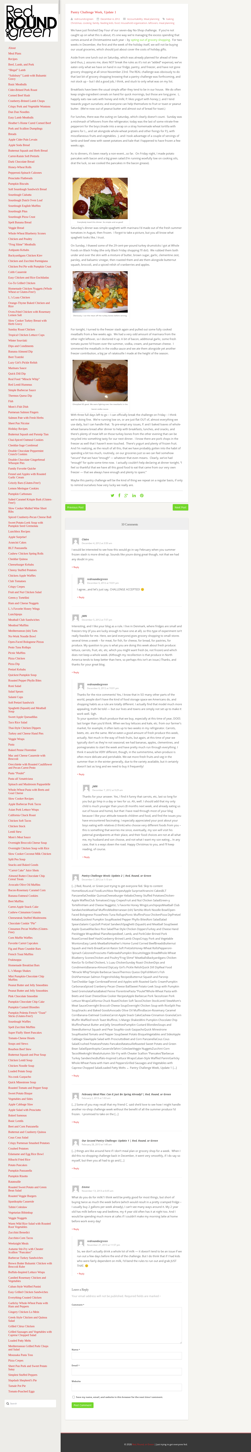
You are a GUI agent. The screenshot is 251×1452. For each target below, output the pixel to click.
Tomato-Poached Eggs (21, 1391)
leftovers (153, 23)
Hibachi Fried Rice (19, 1159)
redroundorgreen (83, 19)
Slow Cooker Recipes (21, 798)
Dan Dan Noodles (18, 112)
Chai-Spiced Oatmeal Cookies (25, 439)
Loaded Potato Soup (20, 1071)
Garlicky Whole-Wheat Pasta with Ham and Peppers (28, 1305)
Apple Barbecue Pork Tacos (24, 804)
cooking (87, 23)
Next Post (180, 507)
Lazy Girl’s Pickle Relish (22, 362)
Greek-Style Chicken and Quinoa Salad (27, 1319)
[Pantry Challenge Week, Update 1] (112, 496)
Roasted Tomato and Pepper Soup (28, 1087)
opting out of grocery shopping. (151, 40)
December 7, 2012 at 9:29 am (107, 790)
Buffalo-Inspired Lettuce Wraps (26, 1272)
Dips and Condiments (20, 346)
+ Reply (75, 567)
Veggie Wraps (16, 739)
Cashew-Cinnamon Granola (24, 912)
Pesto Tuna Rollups (19, 647)
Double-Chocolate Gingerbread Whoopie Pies (26, 461)
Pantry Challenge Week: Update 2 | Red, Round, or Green (116, 875)
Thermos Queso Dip (20, 395)
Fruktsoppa (14, 959)
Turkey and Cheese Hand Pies (25, 733)
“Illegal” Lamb (17, 70)
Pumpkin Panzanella (20, 1170)
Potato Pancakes (17, 1165)
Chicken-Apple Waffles (22, 575)
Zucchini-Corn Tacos (20, 1237)
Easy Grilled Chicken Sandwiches (28, 1292)
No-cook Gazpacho (19, 1076)
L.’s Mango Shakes (19, 970)
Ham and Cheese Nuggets (23, 603)
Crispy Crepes (16, 586)
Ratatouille (14, 1181)
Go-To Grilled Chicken (21, 283)
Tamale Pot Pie (17, 1385)
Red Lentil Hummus (20, 384)
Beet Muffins (16, 901)
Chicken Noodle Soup (21, 1065)
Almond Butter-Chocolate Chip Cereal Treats (26, 877)
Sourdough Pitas (17, 211)
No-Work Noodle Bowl (22, 636)
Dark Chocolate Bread (21, 161)
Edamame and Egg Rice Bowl (26, 1154)
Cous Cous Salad (18, 1137)
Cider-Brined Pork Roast (22, 89)
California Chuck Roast (22, 815)
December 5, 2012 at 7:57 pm (97, 619)
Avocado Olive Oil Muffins (24, 884)
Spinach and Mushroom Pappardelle (29, 784)
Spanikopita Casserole (21, 1201)
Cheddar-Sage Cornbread (23, 445)
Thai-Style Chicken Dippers (24, 727)
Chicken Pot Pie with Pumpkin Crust (29, 266)
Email (76, 1365)
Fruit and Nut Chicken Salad (25, 592)
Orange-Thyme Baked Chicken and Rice (29, 304)
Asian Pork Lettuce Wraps (23, 809)
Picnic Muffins (16, 652)
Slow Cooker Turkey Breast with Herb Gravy (27, 322)
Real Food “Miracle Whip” (24, 379)
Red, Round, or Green (143, 1444)
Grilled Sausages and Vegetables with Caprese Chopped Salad (30, 1333)
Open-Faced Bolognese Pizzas (26, 641)
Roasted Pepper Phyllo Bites (24, 680)
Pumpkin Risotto (18, 1176)
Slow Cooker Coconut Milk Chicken (29, 853)
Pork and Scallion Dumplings (25, 128)
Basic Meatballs (17, 84)
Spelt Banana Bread (19, 222)
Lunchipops (15, 614)
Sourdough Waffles (19, 1021)
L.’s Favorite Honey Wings (24, 608)
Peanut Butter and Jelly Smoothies (28, 985)
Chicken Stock (16, 826)
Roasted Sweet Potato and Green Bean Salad (27, 1189)
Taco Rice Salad (17, 722)
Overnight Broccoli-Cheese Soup (27, 842)
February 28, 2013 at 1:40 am (97, 1144)
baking (170, 19)
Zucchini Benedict (19, 1232)
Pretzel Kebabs (17, 669)
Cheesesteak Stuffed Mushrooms (27, 917)
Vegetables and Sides (20, 1098)
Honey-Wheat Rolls (19, 167)
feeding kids (106, 23)
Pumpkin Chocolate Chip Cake (26, 1001)
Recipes (12, 59)
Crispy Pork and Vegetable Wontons (29, 106)
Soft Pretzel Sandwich (21, 702)
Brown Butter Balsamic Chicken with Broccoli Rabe (30, 1265)
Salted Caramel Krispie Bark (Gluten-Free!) (30, 501)
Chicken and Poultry (20, 238)
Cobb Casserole (17, 272)
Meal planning (151, 19)
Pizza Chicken (16, 658)
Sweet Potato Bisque (20, 1093)
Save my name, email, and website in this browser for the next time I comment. (119, 1397)
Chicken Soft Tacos (19, 820)
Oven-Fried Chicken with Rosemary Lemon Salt (29, 313)
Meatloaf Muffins (18, 625)
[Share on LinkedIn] (134, 496)
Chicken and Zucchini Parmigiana (28, 261)
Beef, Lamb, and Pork (21, 64)
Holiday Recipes (18, 428)
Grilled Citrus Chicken (21, 1326)
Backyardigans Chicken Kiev (25, 255)
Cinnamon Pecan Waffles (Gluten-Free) (28, 930)
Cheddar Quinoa (18, 559)
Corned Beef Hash (19, 95)
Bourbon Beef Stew (19, 1049)
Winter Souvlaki (17, 340)
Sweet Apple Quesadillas (22, 716)
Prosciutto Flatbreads (20, 178)
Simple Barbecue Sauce (22, 390)
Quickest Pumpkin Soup (22, 675)
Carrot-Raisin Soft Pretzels (23, 156)
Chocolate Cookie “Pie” (22, 923)
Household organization (134, 23)
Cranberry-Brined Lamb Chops (26, 100)
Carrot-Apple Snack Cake (23, 906)
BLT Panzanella (17, 548)
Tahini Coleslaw (17, 1207)
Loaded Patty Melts (19, 1340)
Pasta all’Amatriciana (20, 778)
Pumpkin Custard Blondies (24, 1007)
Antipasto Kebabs (18, 250)
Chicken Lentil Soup (20, 1060)
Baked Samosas (17, 1115)
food (117, 23)
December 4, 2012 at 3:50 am (97, 543)
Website (76, 1381)
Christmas (76, 23)
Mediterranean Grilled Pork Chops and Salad (28, 1348)
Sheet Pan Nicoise (18, 423)
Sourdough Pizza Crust (21, 216)
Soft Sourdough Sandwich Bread (27, 189)
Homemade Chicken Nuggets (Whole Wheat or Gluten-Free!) (30, 290)
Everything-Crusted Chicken (25, 1297)
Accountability (135, 19)
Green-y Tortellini (18, 597)
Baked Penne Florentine (22, 750)
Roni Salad (14, 686)
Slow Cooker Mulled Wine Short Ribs (27, 510)
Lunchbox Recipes (19, 531)
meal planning (166, 23)
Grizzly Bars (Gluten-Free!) (24, 482)
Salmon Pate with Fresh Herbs (26, 417)
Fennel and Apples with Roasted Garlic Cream (27, 475)
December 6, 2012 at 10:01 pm (103, 583)
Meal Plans (14, 53)
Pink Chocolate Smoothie (23, 996)
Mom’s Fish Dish (18, 406)
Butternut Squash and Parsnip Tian (28, 434)
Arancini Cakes (17, 542)
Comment (78, 1304)
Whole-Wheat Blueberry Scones (27, 233)
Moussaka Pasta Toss (20, 1355)
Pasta (11, 744)
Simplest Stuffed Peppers (22, 1374)
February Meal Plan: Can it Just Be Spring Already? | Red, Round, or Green (126, 1094)
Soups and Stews (18, 1043)
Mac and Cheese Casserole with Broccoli (26, 757)
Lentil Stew (15, 831)
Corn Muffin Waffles (20, 937)
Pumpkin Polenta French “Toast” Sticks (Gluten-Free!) (27, 1014)
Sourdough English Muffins (24, 205)
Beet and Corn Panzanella (23, 1126)
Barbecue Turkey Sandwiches (25, 1257)
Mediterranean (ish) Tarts (22, 630)
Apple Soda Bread (19, 145)
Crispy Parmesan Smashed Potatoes (29, 1143)
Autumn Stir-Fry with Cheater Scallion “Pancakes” (25, 1250)
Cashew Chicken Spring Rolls (25, 553)
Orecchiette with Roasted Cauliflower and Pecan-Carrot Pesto (30, 766)
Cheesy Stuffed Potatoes (22, 570)
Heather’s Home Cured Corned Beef (29, 123)
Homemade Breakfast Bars (24, 965)
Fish (10, 401)
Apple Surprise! (17, 537)
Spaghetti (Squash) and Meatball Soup (27, 709)
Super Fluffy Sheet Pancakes (25, 1032)
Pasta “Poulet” (16, 773)
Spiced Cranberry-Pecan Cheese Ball (29, 517)
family (96, 23)
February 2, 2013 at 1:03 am (96, 1098)
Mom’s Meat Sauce (19, 837)
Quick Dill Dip (17, 373)
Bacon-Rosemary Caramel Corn (27, 890)
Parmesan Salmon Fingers (23, 412)
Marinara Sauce (17, 368)
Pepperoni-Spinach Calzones (25, 172)
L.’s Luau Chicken (19, 297)
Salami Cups (15, 697)
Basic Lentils (15, 1120)
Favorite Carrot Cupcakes (23, 943)
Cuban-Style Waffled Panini (24, 1286)
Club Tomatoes (17, 581)
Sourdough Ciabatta (19, 194)
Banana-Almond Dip (20, 351)
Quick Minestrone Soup (22, 1082)
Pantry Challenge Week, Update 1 (93, 12)
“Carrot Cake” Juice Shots (23, 870)
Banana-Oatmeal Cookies (23, 895)
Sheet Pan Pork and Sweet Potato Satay (27, 1367)
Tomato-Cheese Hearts (21, 1038)
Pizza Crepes (15, 1360)
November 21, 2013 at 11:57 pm (103, 1244)
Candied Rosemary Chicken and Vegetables (27, 1279)
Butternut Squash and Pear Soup (27, 1054)
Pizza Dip (14, 663)
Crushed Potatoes (18, 1148)
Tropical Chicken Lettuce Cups (26, 335)
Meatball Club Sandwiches (24, 619)
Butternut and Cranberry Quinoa (27, 1132)
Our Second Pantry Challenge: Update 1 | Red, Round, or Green (120, 1140)
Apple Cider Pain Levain (22, 139)
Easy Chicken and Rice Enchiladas (28, 277)
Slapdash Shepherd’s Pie (22, 1380)
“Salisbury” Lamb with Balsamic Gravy (27, 77)
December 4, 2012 (110, 19)
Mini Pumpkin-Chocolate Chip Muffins (26, 978)
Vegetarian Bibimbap (20, 1212)
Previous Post (75, 507)
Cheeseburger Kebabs (21, 564)
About (12, 47)
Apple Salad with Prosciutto (24, 1109)
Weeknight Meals (18, 1243)
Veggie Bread (16, 227)
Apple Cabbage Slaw (20, 1104)
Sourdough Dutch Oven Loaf (25, 200)
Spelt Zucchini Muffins (21, 1027)
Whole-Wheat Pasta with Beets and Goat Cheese (28, 791)
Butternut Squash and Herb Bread (28, 150)
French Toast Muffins (20, 954)
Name (76, 1349)
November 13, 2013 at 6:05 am (97, 1190)
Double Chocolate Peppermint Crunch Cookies (25, 452)
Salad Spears (15, 691)
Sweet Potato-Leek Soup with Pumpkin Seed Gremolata (25, 524)
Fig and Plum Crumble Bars (24, 948)
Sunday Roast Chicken (21, 329)
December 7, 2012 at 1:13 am (97, 879)
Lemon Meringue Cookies (23, 488)
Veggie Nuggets (17, 1218)
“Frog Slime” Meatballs (22, 244)
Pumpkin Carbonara (20, 493)
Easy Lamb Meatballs (20, 117)
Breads (12, 134)
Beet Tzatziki (16, 357)
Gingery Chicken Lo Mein (23, 1311)
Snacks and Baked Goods (23, 864)
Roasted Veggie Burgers (22, 1196)
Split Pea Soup (16, 859)
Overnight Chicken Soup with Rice (28, 848)
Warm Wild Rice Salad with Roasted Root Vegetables (29, 1225)
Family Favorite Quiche (22, 468)
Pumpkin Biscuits (18, 183)
